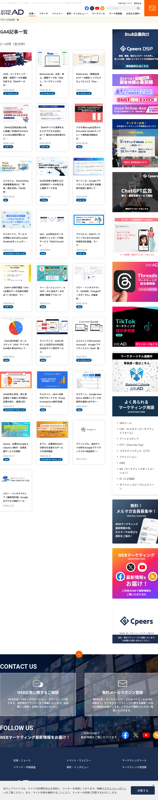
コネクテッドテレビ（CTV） (135, 451)
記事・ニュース (22, 760)
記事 (31, 13)
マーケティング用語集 (134, 767)
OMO (122, 463)
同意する (142, 790)
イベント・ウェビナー (79, 760)
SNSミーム (125, 423)
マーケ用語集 (115, 13)
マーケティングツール (134, 760)
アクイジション (128, 457)
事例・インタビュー (76, 13)
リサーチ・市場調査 (24, 767)
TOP (2, 19)
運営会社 (137, 3)
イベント (56, 13)
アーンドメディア (129, 439)
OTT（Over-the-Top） (132, 445)
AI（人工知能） (127, 478)
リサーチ (43, 13)
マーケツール (98, 13)
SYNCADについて (125, 3)
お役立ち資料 (132, 13)
